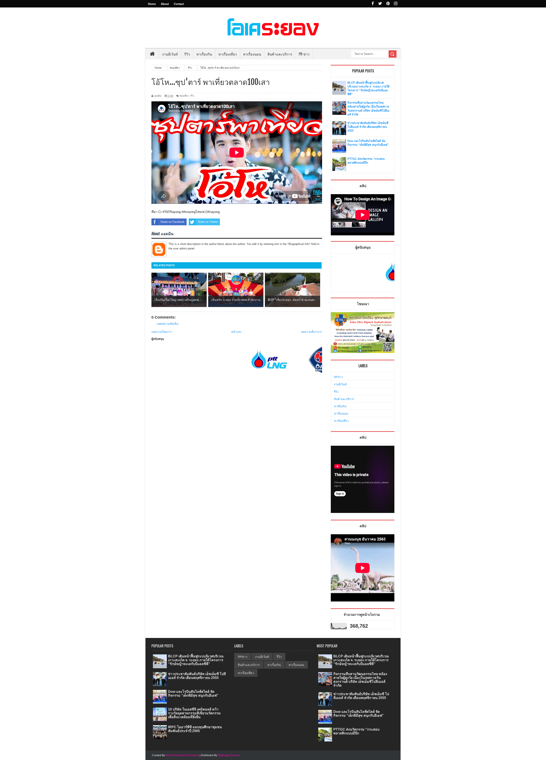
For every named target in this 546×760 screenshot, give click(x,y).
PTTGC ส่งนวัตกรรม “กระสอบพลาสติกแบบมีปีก (356, 731)
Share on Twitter (208, 221)
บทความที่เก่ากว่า (311, 331)
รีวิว (192, 96)
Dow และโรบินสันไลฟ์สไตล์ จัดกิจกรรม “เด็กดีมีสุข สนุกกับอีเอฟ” (193, 693)
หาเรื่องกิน (340, 406)
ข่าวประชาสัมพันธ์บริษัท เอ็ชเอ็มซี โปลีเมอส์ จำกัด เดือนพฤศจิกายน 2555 (367, 126)
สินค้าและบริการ (344, 399)
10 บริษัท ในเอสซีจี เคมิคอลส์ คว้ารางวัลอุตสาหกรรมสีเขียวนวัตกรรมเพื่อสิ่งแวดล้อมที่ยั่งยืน (194, 713)
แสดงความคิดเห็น (167, 323)
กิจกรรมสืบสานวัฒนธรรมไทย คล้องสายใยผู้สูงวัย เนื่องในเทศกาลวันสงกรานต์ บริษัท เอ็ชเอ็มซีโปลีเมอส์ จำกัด (360, 679)
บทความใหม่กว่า (161, 331)
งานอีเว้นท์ (170, 54)
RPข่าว (338, 377)
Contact (179, 4)
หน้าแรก (236, 331)
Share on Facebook (172, 221)
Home (152, 4)
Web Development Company (182, 755)
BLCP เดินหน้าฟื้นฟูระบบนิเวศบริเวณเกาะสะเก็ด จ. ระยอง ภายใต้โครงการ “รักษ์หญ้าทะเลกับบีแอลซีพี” (196, 660)
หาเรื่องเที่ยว (341, 420)
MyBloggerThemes (229, 755)
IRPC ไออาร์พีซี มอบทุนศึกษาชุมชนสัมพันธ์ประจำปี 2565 (195, 729)
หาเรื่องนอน (341, 413)
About (165, 4)
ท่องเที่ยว (184, 96)
